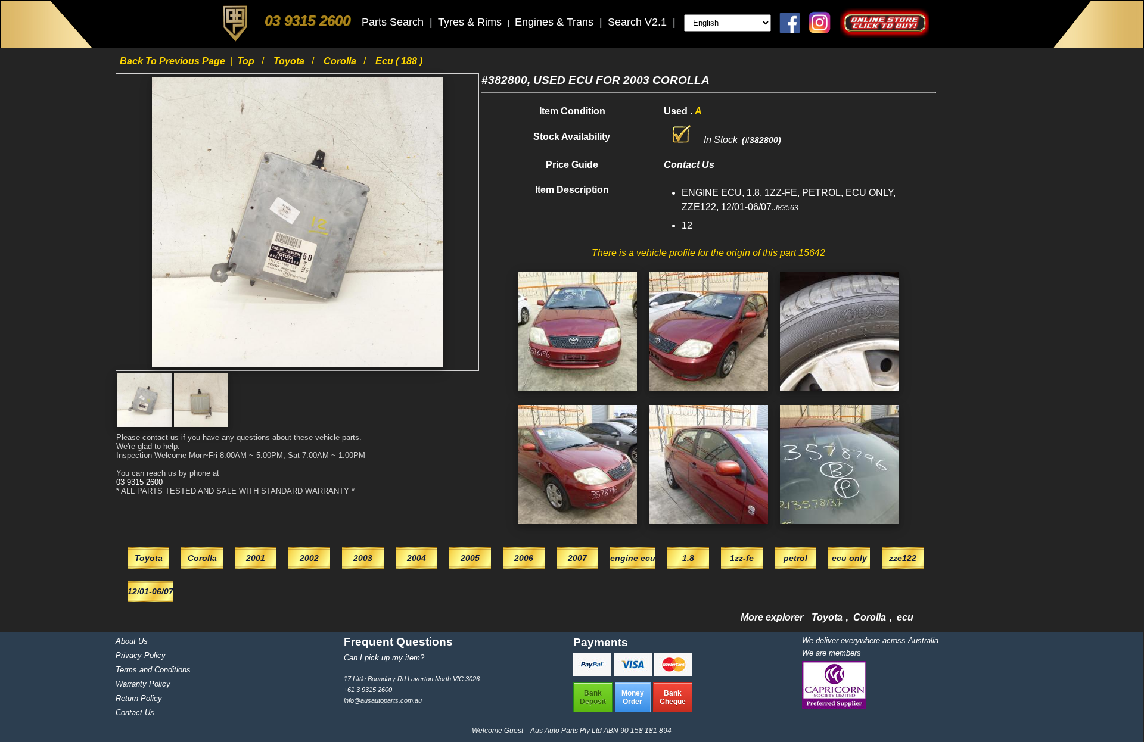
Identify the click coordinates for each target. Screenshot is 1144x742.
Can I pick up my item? (384, 657)
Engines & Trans (555, 22)
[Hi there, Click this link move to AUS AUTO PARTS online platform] (884, 34)
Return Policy (139, 698)
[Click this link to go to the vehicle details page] (577, 393)
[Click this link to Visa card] (634, 673)
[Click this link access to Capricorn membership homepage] (834, 706)
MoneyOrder (632, 697)
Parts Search (394, 22)
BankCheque (673, 697)
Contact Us (135, 712)
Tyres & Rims (471, 22)
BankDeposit (593, 697)
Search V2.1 (639, 22)
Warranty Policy (143, 683)
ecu (905, 617)
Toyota (290, 61)
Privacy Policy (141, 655)
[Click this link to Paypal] (593, 673)
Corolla (341, 61)
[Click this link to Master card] (673, 673)
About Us (132, 641)
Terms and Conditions (153, 669)
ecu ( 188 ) (398, 61)
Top (247, 61)
